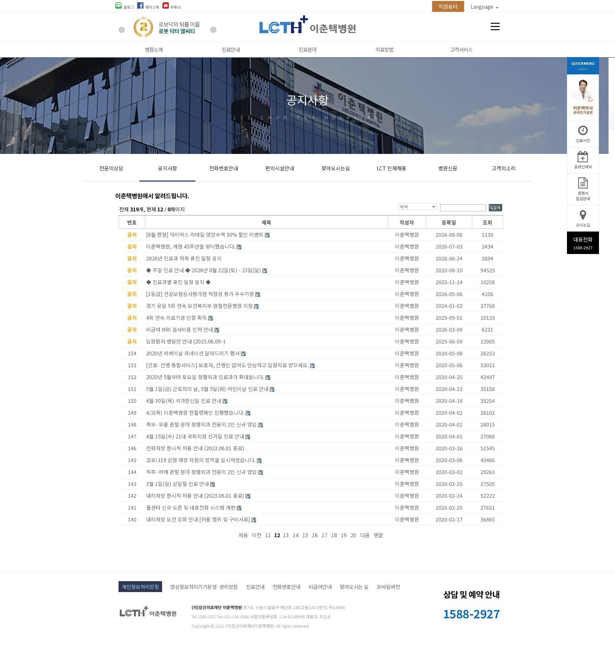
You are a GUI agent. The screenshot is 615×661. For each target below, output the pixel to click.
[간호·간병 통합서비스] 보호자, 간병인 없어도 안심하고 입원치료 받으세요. (227, 365)
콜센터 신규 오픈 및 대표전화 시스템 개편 (190, 507)
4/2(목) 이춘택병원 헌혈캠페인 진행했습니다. (195, 412)
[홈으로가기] (307, 31)
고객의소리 (504, 168)
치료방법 (384, 49)
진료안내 (231, 49)
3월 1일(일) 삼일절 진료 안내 (177, 483)
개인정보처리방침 (140, 586)
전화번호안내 (223, 168)
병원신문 (447, 168)
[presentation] (122, 30)
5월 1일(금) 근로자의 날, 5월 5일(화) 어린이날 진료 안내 (207, 389)
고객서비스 (461, 49)
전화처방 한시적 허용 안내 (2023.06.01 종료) (195, 448)
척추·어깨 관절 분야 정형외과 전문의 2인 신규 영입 (201, 472)
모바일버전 (388, 586)
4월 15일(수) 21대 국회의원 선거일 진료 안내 (195, 436)
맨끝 (378, 535)
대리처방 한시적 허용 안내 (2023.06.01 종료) (195, 495)
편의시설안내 (279, 168)
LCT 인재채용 (391, 168)
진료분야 (307, 49)
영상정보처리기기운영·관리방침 (204, 586)
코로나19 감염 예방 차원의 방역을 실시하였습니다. (201, 460)
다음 (365, 535)
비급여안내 (320, 586)
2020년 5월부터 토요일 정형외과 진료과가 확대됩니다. (205, 377)
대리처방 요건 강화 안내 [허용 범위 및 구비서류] (198, 519)
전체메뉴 (495, 26)
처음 (243, 535)
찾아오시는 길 (354, 586)
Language (483, 6)
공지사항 (167, 168)
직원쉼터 (448, 6)
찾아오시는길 (335, 168)
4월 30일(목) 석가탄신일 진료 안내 (183, 400)
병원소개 (154, 49)
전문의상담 (111, 168)
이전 (256, 535)
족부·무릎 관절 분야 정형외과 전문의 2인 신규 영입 (201, 424)
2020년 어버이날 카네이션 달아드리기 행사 (193, 353)
